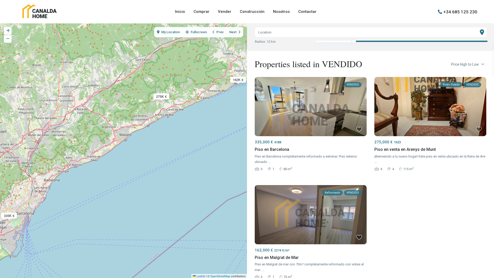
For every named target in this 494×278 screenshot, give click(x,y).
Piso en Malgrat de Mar (277, 257)
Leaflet (200, 276)
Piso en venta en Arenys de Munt (405, 149)
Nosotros (281, 11)
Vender (224, 11)
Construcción (252, 11)
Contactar (307, 11)
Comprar (201, 11)
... (269, 162)
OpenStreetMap (220, 276)
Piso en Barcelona (272, 149)
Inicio (180, 11)
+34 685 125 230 (460, 11)
